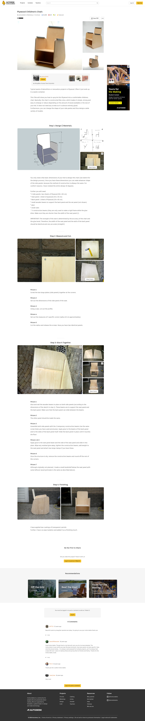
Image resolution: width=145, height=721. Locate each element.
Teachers (38, 3)
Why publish (90, 697)
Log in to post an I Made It (72, 561)
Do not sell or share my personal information (87, 717)
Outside (72, 701)
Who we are (90, 706)
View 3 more (93, 391)
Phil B (51, 664)
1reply (48, 635)
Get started (90, 699)
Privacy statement (58, 717)
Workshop (30, 15)
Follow (43, 79)
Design (62, 701)
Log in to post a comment (72, 686)
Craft (61, 704)
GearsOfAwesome (54, 641)
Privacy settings (69, 717)
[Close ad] (128, 66)
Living (71, 699)
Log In (132, 3)
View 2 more (92, 167)
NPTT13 (51, 626)
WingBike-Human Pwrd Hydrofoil (44, 83)
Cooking (72, 697)
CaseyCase (52, 675)
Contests (30, 3)
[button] (102, 18)
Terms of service (46, 717)
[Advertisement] (118, 87)
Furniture (37, 15)
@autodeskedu (113, 700)
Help (88, 701)
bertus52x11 (22, 15)
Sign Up (139, 3)
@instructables (113, 697)
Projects (22, 3)
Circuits (62, 697)
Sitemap (89, 704)
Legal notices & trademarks (109, 717)
